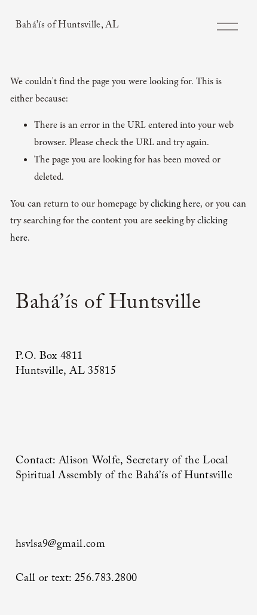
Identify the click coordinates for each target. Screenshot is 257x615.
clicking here (175, 203)
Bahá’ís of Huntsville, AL (68, 26)
